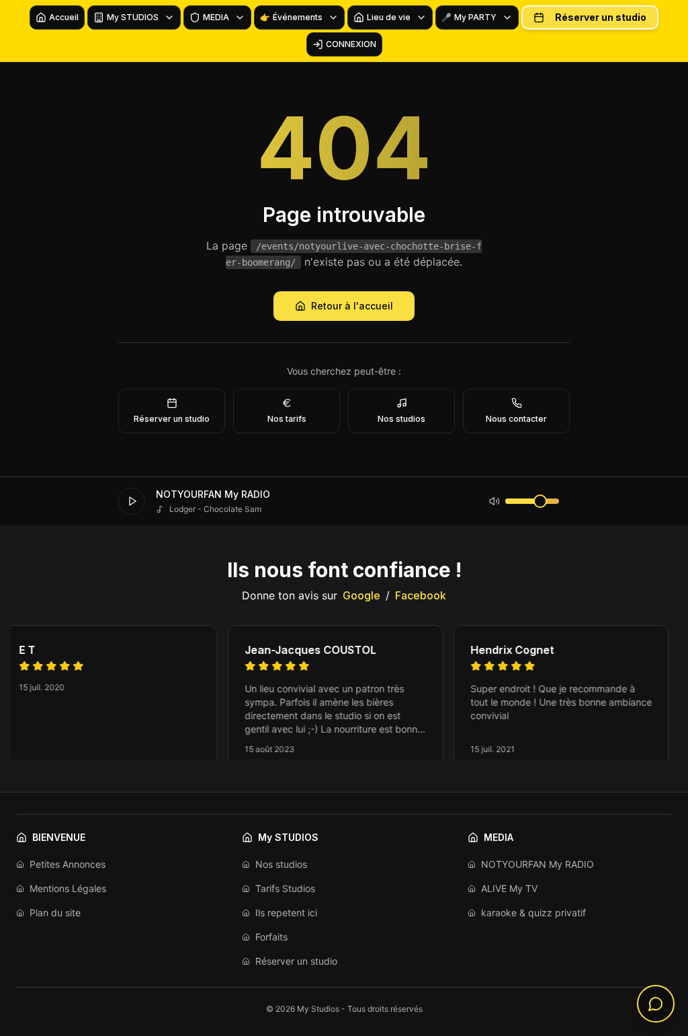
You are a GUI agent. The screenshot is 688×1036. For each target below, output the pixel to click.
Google (361, 595)
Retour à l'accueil (352, 305)
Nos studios (281, 864)
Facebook (420, 595)
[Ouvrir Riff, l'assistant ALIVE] (656, 1004)
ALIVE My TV (509, 888)
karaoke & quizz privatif (533, 912)
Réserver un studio (600, 17)
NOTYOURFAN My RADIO (537, 864)
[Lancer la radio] (131, 501)
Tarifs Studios (285, 888)
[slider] (540, 501)
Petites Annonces (67, 864)
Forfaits (271, 936)
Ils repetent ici (286, 912)
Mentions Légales (68, 888)
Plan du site (55, 912)
